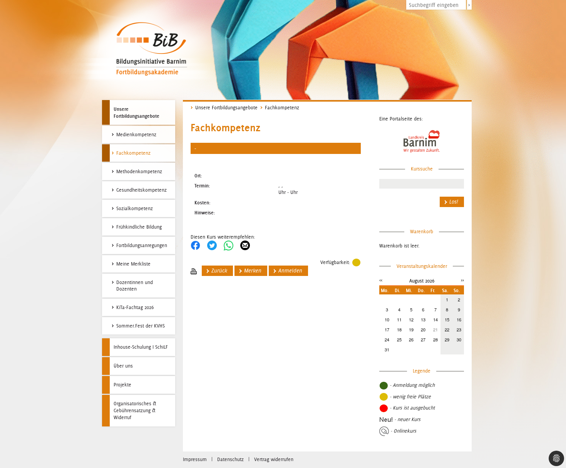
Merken (252, 270)
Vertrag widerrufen (273, 459)
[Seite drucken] (194, 271)
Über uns (123, 366)
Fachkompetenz (282, 107)
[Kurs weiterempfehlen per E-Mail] (245, 245)
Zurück (219, 270)
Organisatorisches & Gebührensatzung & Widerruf (135, 410)
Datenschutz (230, 459)
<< (380, 280)
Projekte (122, 385)
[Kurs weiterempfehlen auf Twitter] (212, 245)
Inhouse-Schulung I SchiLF (141, 347)
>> (462, 280)
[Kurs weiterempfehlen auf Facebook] (195, 245)
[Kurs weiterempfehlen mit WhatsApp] (228, 245)
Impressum (195, 459)
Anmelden (290, 270)
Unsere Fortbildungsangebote (136, 112)
